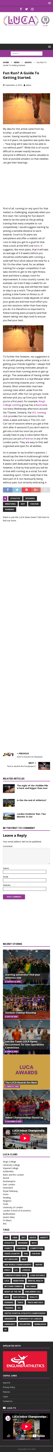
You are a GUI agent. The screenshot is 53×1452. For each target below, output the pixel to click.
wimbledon (40, 1324)
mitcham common (13, 1286)
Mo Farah (31, 1286)
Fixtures (6, 1392)
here (44, 517)
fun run (34, 504)
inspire (38, 1264)
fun (26, 1253)
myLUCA (6, 1382)
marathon (18, 1281)
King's (7, 1270)
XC (5, 1329)
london (26, 1270)
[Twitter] (26, 9)
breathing (10, 504)
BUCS (34, 1243)
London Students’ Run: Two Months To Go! (31, 815)
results (33, 1297)
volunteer (24, 1324)
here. (37, 245)
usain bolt (9, 1324)
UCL (19, 1308)
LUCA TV (11, 1408)
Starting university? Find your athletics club (22, 976)
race (6, 1297)
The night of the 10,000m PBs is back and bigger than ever (32, 787)
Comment (8, 846)
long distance (37, 1275)
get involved (11, 1259)
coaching (21, 1248)
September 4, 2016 (13, 85)
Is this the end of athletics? (31, 800)
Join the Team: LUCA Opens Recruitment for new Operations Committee (24, 1044)
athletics (15, 498)
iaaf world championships (17, 1264)
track (20, 1302)
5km (6, 1237)
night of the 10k (12, 1291)
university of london (30, 1319)
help (24, 1259)
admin (28, 85)
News (17, 62)
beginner (30, 498)
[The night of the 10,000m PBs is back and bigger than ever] (9, 788)
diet (23, 504)
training (8, 1308)
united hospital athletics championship (24, 1313)
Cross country (12, 1253)
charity (8, 1248)
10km (14, 1237)
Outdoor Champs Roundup (20, 1012)
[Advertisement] (28, 33)
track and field (35, 1302)
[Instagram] (32, 9)
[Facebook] (20, 9)
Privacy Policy (9, 1387)
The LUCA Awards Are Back (21, 1082)
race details (19, 1297)
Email (5, 876)
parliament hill (33, 1291)
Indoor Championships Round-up (24, 1117)
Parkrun (28, 438)
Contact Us (8, 1401)
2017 (23, 1237)
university (9, 1319)
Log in (5, 1396)
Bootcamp (41, 405)
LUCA (6, 1281)
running (9, 509)
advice (33, 1237)
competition (36, 1248)
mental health (35, 1281)
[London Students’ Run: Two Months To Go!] (9, 816)
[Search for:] (26, 53)
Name (6, 868)
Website (7, 885)
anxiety (44, 1237)
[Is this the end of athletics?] (9, 803)
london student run (15, 1275)
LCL (16, 1270)
